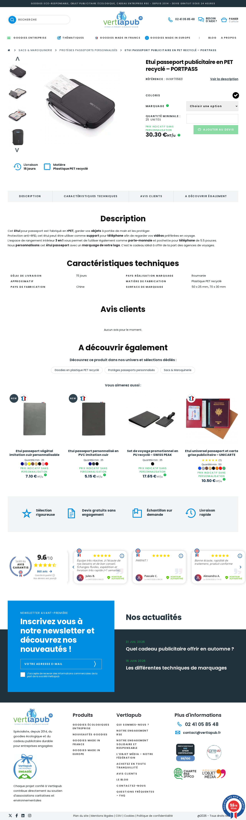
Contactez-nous (131, 786)
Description (30, 196)
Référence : (155, 79)
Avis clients (151, 196)
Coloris (153, 95)
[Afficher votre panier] (225, 20)
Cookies (129, 816)
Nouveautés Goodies (90, 734)
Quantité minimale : (163, 116)
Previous (17, 59)
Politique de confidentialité (155, 816)
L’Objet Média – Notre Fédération (134, 756)
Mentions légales (102, 816)
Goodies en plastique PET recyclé (77, 370)
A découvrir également (206, 196)
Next (17, 150)
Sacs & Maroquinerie (35, 50)
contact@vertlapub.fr (201, 732)
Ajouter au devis (218, 129)
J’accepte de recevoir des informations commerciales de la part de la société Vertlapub (62, 675)
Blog (212, 38)
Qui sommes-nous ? (132, 725)
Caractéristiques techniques (90, 196)
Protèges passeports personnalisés (89, 50)
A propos (228, 38)
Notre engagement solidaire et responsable (132, 744)
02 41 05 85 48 (201, 724)
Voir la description (224, 79)
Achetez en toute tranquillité (131, 766)
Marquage (157, 106)
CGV (119, 816)
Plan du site (81, 816)
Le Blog (122, 779)
